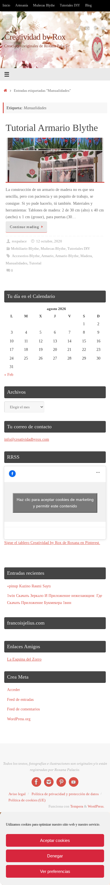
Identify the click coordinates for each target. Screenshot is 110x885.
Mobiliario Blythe (25, 248)
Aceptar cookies (55, 840)
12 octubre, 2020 (49, 241)
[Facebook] (79, 28)
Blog (88, 5)
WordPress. (96, 806)
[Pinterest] (95, 28)
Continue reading (24, 227)
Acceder (13, 689)
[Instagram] (87, 28)
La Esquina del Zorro (24, 659)
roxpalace (19, 241)
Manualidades (16, 263)
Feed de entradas (20, 699)
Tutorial (35, 263)
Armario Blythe (67, 256)
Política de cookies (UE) (26, 800)
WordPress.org (18, 719)
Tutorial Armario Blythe (52, 127)
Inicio (6, 5)
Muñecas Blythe (44, 5)
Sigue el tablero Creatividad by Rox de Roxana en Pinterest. (52, 542)
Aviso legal (17, 794)
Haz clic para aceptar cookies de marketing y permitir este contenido (55, 502)
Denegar (55, 855)
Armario (47, 256)
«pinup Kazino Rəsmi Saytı (29, 586)
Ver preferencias (55, 871)
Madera (86, 256)
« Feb (8, 374)
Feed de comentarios (23, 709)
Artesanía (21, 5)
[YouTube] (103, 28)
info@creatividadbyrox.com (26, 439)
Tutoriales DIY (70, 5)
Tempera (76, 806)
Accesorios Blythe (26, 256)
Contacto (8, 17)
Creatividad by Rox (35, 37)
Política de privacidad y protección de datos (65, 794)
